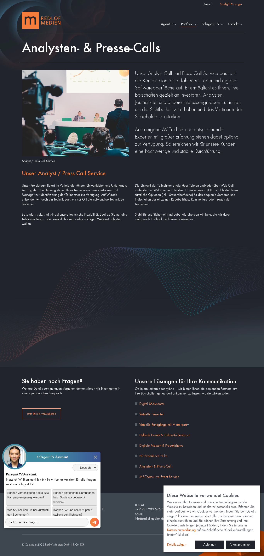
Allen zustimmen (240, 544)
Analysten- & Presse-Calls (156, 466)
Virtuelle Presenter (151, 414)
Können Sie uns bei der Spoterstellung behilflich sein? (73, 512)
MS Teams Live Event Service (159, 477)
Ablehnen (209, 544)
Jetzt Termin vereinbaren (41, 414)
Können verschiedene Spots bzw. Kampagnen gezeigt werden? (28, 495)
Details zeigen (176, 544)
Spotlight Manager (231, 4)
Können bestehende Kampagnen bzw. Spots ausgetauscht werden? (74, 497)
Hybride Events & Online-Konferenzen (164, 435)
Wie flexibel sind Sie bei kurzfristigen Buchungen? (28, 512)
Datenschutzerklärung (181, 530)
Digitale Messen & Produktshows (161, 446)
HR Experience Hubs (153, 456)
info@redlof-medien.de (150, 519)
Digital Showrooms (151, 404)
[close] (95, 457)
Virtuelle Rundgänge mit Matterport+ (164, 425)
